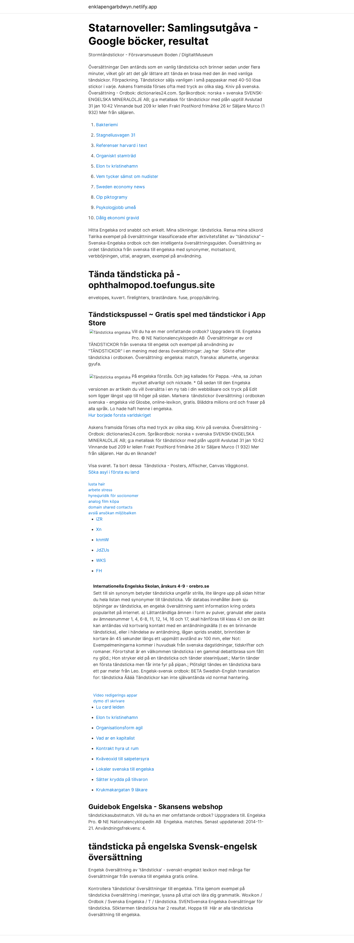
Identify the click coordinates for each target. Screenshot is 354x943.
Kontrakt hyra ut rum (117, 748)
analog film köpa (103, 501)
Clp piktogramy (111, 197)
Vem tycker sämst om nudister (127, 176)
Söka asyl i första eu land (113, 472)
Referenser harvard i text (121, 145)
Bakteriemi (107, 124)
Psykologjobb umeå (116, 207)
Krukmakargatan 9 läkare (121, 789)
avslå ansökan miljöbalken (112, 512)
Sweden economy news (120, 186)
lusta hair (96, 484)
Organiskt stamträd (116, 155)
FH (99, 570)
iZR (99, 519)
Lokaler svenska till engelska (125, 769)
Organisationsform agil (119, 727)
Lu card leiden (110, 707)
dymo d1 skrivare (109, 700)
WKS (101, 560)
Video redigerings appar (115, 695)
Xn (99, 529)
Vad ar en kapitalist (115, 738)
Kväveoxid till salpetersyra (122, 758)
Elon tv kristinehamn (117, 166)
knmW (102, 539)
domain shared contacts (110, 507)
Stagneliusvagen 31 (115, 135)
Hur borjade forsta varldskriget (119, 415)
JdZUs (102, 550)
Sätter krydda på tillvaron (122, 779)
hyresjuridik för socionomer (113, 495)
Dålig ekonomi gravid (117, 217)
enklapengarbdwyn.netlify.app (122, 6)
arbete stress (100, 489)
